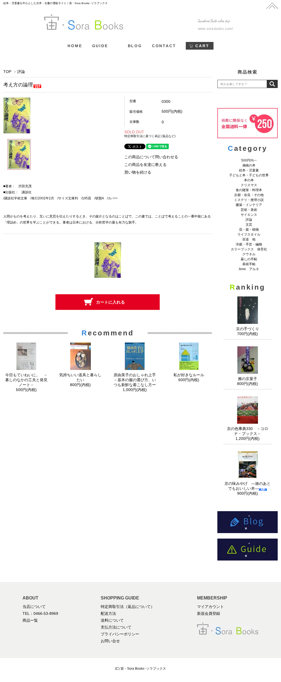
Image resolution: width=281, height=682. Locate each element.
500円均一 (249, 160)
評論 (21, 71)
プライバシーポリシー (120, 634)
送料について (112, 620)
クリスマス (249, 185)
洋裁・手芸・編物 (250, 244)
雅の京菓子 (247, 379)
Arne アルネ (249, 269)
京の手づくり (247, 329)
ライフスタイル (248, 234)
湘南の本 (248, 165)
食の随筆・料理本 (249, 190)
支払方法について (116, 627)
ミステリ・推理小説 (249, 200)
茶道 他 (248, 239)
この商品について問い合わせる (151, 157)
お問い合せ (110, 641)
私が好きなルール (188, 375)
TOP (7, 71)
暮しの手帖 (249, 259)
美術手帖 (248, 264)
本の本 (249, 180)
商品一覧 (30, 620)
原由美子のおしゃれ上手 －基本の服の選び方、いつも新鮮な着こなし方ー (137, 380)
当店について (34, 606)
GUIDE (100, 46)
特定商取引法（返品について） (127, 606)
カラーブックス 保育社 (249, 249)
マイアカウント (210, 606)
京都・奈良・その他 (249, 195)
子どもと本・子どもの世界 (249, 175)
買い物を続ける (137, 172)
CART (202, 46)
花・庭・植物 (249, 229)
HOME (75, 46)
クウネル (248, 254)
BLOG (135, 46)
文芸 (249, 225)
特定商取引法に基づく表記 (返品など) (150, 136)
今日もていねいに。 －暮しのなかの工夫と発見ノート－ (26, 380)
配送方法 (108, 613)
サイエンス (249, 215)
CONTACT (164, 46)
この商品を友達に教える (145, 164)
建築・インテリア (249, 205)
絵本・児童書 (249, 170)
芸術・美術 (249, 210)
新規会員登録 (208, 613)
